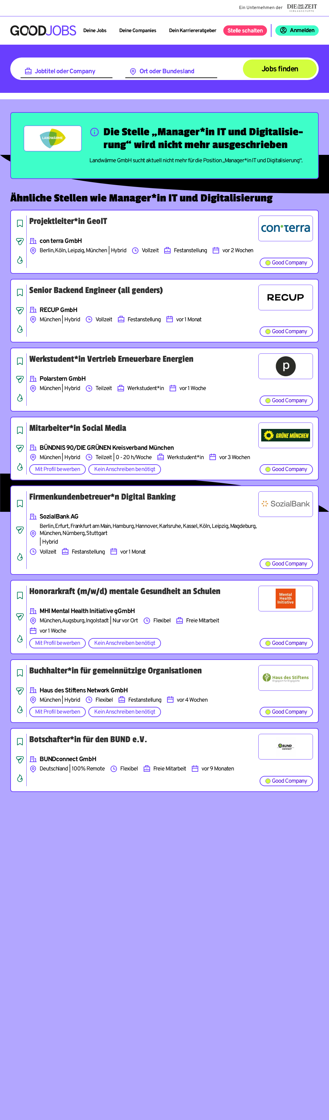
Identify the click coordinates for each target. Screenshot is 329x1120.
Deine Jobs (94, 31)
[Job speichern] (20, 223)
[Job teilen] (20, 241)
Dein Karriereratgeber (192, 31)
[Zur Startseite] (43, 30)
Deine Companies (137, 31)
